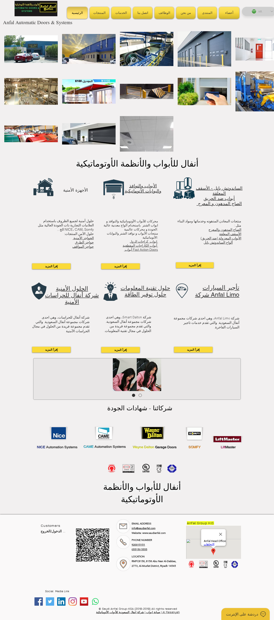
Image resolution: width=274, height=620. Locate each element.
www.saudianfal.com (154, 533)
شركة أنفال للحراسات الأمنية (72, 298)
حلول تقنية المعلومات (145, 288)
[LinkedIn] (61, 601)
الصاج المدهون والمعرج (224, 229)
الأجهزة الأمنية (75, 190)
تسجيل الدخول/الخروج (53, 531)
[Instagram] (72, 601)
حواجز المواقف (83, 246)
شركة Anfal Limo (217, 294)
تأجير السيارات (221, 287)
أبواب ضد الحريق (219, 198)
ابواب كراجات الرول (144, 241)
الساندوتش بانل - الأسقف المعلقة (219, 191)
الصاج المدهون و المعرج (219, 203)
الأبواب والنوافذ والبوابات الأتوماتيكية (143, 188)
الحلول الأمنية (72, 288)
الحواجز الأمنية (83, 238)
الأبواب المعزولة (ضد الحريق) (221, 238)
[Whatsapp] (95, 601)
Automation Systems (57, 447)
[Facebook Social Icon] (38, 601)
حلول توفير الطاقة (145, 294)
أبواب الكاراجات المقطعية (140, 246)
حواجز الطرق (84, 242)
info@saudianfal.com (143, 528)
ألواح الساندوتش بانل (218, 242)
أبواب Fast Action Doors (141, 250)
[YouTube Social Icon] (84, 601)
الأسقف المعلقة (230, 234)
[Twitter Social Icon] (50, 601)
